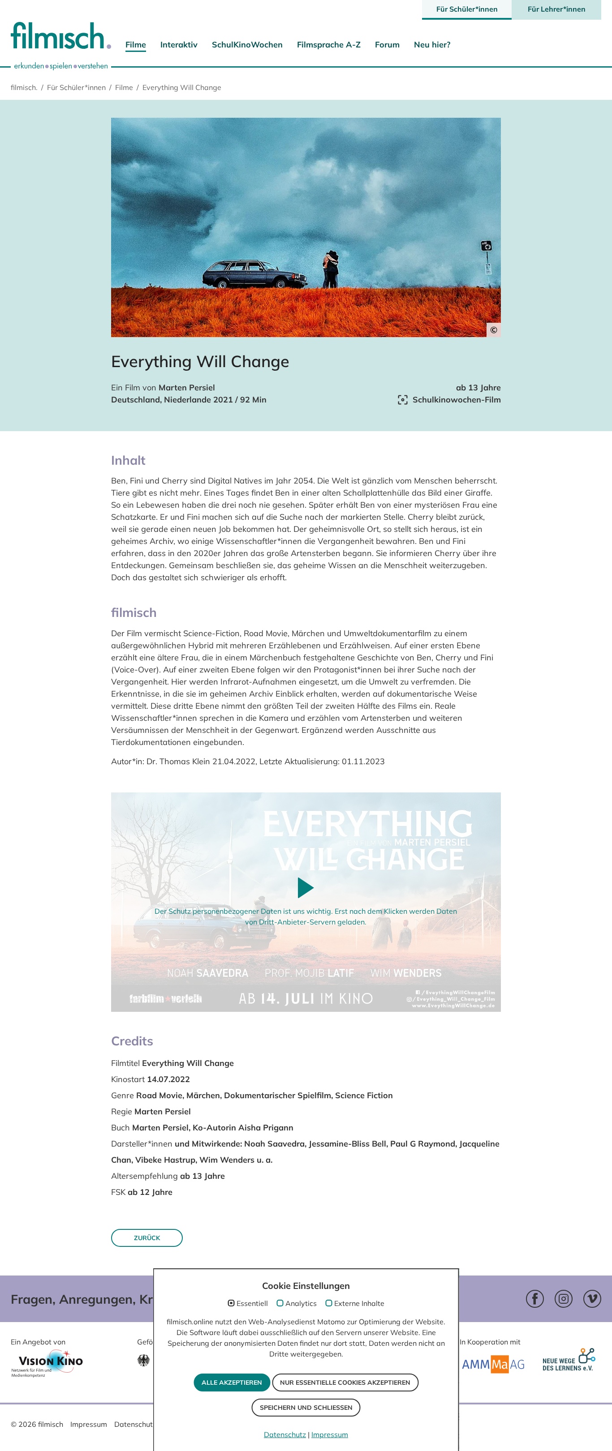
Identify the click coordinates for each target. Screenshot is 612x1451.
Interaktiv (179, 44)
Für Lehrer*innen (557, 8)
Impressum (88, 1424)
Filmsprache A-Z (329, 44)
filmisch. (24, 87)
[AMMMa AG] (493, 1364)
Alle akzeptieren (232, 1382)
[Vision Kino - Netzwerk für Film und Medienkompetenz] (47, 1366)
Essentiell (252, 1303)
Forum (387, 44)
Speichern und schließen (306, 1408)
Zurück (147, 1238)
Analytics (301, 1303)
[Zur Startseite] (61, 38)
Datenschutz (135, 1424)
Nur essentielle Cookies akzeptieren (345, 1382)
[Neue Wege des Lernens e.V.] (571, 1365)
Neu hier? (432, 44)
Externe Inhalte (359, 1303)
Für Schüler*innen (467, 8)
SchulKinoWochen (247, 44)
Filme (135, 44)
